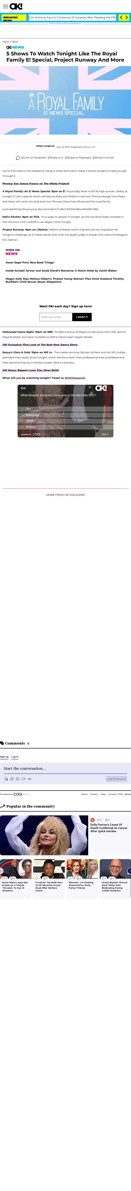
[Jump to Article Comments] (18, 158)
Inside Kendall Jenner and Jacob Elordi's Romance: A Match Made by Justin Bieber (61, 270)
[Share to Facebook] (33, 158)
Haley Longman (45, 145)
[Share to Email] (103, 158)
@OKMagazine (75, 377)
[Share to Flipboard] (78, 158)
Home (5, 41)
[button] (6, 7)
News (15, 41)
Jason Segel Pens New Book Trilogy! (30, 262)
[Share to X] (55, 158)
